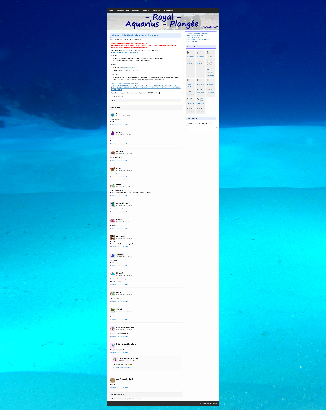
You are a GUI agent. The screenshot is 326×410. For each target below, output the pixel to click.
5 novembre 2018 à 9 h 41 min (124, 153)
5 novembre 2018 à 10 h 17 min (124, 170)
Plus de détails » (190, 63)
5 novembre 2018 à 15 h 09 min (124, 221)
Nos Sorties (145, 10)
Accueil (111, 10)
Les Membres (156, 10)
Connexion (189, 130)
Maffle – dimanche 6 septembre (195, 35)
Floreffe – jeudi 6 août (192, 41)
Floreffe (210, 84)
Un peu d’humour (168, 10)
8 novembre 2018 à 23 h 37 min (127, 360)
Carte (208, 69)
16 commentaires (136, 39)
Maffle (209, 56)
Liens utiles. (135, 10)
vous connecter (120, 398)
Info (115, 100)
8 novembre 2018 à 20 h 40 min (124, 311)
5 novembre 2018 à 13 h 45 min (124, 186)
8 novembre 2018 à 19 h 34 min (124, 294)
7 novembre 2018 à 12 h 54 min (124, 256)
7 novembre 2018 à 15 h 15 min (124, 275)
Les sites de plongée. (123, 10)
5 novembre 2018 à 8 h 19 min (124, 115)
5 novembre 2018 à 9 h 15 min (124, 134)
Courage (215, 403)
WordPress (208, 403)
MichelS (126, 39)
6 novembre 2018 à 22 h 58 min (124, 238)
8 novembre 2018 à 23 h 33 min (124, 346)
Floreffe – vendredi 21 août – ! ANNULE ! (198, 39)
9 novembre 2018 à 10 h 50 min (124, 381)
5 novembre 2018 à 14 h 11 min (124, 205)
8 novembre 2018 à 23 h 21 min (124, 329)
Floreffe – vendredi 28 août (194, 37)
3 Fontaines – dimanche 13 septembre (197, 33)
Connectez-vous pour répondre (119, 124)
